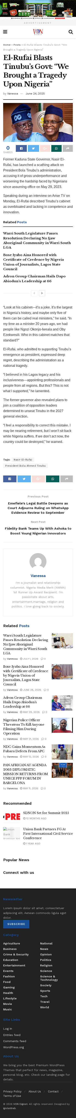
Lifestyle (10, 998)
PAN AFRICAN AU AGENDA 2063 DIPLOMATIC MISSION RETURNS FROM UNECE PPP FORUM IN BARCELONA (25, 774)
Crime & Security (16, 954)
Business (10, 949)
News (44, 949)
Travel (45, 1001)
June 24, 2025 (35, 93)
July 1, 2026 (30, 658)
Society (46, 985)
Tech (44, 996)
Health (8, 993)
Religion (46, 965)
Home (7, 44)
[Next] (42, 293)
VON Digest (20, 1104)
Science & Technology (49, 978)
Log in (7, 1028)
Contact (53, 1091)
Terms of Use (12, 1095)
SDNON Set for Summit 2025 (46, 813)
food (7, 982)
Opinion (46, 954)
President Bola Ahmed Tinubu (25, 465)
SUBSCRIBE (16, 924)
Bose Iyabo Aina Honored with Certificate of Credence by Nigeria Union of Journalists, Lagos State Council (25, 675)
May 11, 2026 (30, 788)
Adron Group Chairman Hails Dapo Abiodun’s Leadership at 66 (22, 702)
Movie (7, 1004)
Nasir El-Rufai (23, 459)
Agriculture (11, 943)
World (44, 1007)
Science (46, 971)
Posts (17, 44)
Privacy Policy (12, 1091)
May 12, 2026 (30, 756)
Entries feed (11, 1035)
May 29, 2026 (31, 712)
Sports (45, 990)
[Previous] (34, 293)
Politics (45, 960)
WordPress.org (13, 1047)
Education (10, 960)
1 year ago (32, 843)
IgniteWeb (9, 1108)
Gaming (9, 987)
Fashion (9, 976)
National (46, 943)
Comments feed (14, 1041)
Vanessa (12, 93)
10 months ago (35, 818)
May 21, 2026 (30, 738)
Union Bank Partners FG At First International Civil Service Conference (48, 833)
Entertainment (14, 965)
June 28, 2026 (31, 689)
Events (8, 971)
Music (7, 1009)
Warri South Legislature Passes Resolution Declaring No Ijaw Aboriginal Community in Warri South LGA (25, 644)
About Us (34, 1091)
